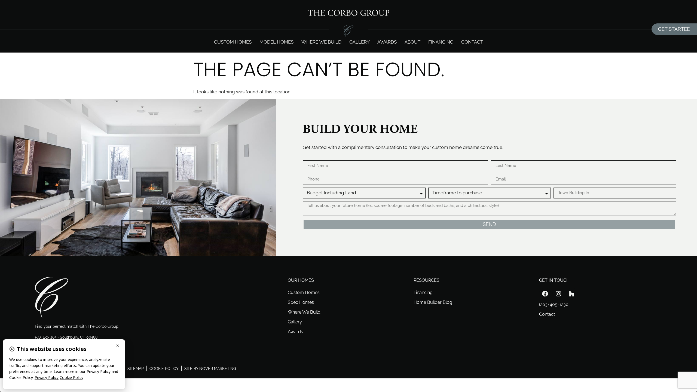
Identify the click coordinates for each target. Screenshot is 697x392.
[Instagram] (558, 294)
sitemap (135, 368)
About (412, 42)
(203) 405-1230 (553, 304)
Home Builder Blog (433, 302)
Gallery (359, 42)
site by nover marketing (210, 368)
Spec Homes (301, 302)
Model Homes (276, 42)
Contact (472, 42)
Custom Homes (233, 42)
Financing (440, 42)
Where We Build (304, 312)
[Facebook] (545, 294)
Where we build (321, 42)
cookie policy (164, 368)
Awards (387, 42)
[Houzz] (572, 294)
